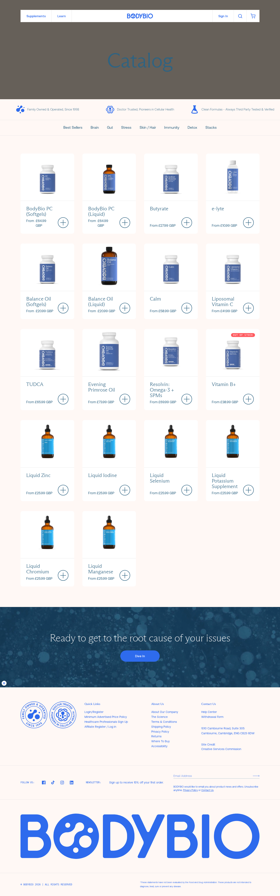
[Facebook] (44, 782)
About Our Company (164, 712)
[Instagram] (62, 782)
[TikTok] (53, 782)
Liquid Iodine (102, 475)
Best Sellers (72, 127)
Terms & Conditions (164, 721)
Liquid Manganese (100, 569)
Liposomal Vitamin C (223, 301)
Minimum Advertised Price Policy (105, 716)
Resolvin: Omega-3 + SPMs (162, 389)
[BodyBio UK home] (140, 16)
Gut (110, 127)
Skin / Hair (148, 127)
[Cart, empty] (253, 16)
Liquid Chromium (37, 569)
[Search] (240, 16)
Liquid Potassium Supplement (225, 481)
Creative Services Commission (221, 749)
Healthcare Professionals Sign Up (106, 721)
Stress (126, 127)
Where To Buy (160, 741)
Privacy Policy (160, 731)
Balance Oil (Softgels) (38, 301)
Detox (192, 127)
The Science (159, 716)
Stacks (211, 127)
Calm (155, 299)
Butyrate (159, 208)
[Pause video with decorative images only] (4, 683)
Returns (156, 736)
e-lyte (218, 208)
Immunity (171, 127)
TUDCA (34, 384)
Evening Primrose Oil (101, 387)
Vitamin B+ (224, 384)
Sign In (223, 16)
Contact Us (207, 790)
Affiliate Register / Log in (100, 726)
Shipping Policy (161, 726)
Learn (61, 16)
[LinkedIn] (71, 782)
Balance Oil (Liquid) (100, 301)
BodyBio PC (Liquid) (101, 211)
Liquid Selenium (160, 478)
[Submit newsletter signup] (256, 776)
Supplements (36, 16)
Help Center (209, 712)
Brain (95, 127)
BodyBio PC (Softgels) (39, 211)
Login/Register (94, 712)
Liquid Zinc (38, 475)
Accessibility (159, 746)
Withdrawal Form (212, 716)
